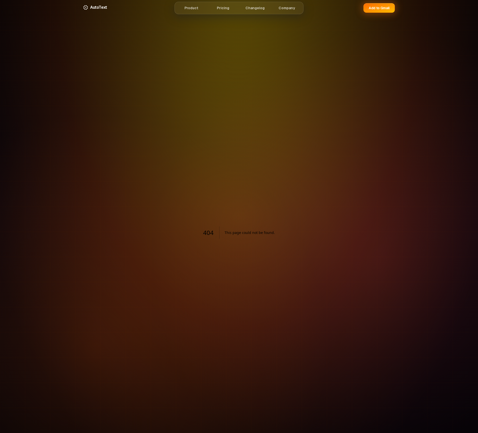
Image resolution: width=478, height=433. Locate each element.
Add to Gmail (379, 8)
